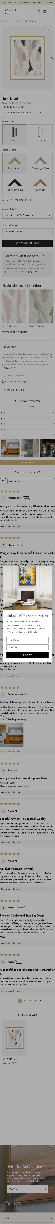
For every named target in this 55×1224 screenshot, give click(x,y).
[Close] (49, 569)
